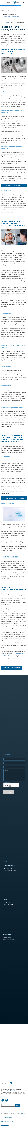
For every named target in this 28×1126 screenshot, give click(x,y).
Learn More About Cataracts (14, 498)
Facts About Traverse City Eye (7, 1121)
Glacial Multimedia (11, 1090)
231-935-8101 (22, 1113)
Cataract (3, 12)
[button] (23, 2)
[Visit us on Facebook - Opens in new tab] (2, 1100)
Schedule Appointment (14, 185)
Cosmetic (10, 12)
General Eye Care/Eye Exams (9, 14)
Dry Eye (16, 12)
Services (7, 22)
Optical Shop (15, 16)
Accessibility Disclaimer (6, 1117)
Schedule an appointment (11, 668)
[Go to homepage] (10, 3)
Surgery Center (7, 16)
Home (2, 22)
